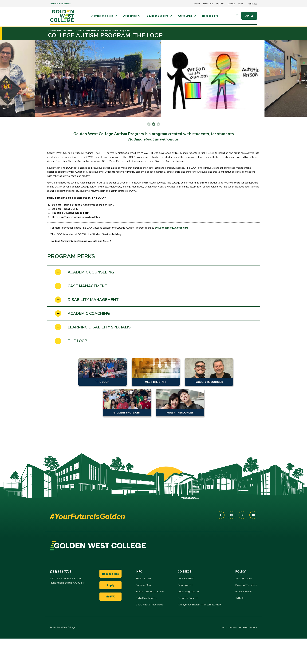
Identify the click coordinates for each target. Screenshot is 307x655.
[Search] (237, 16)
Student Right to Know (150, 591)
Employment (185, 585)
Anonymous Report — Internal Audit (199, 604)
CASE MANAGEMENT (87, 286)
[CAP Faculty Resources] (209, 372)
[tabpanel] (153, 78)
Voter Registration (189, 591)
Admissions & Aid (102, 16)
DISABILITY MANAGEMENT (93, 299)
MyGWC (220, 3)
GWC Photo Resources (149, 604)
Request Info (210, 16)
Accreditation (243, 578)
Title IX (239, 598)
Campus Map (143, 585)
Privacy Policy (243, 591)
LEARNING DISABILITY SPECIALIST (100, 327)
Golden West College (60, 30)
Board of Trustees (246, 585)
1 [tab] (148, 124)
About (196, 3)
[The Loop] (102, 372)
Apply (249, 16)
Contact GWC (186, 578)
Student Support (157, 16)
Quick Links (185, 16)
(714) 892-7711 (60, 571)
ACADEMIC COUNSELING (91, 272)
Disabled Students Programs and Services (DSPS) (102, 30)
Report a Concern (188, 598)
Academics (130, 16)
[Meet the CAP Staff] (156, 372)
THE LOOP (77, 340)
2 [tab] (153, 124)
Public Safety (143, 578)
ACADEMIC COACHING (89, 313)
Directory (208, 3)
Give (240, 3)
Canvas (231, 3)
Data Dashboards (146, 598)
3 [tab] (158, 124)
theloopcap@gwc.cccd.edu (171, 228)
